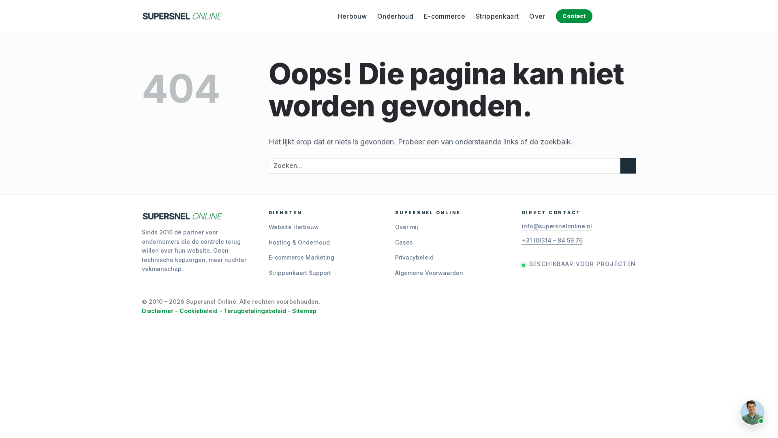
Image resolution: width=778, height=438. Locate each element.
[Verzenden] (628, 166)
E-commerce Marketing (301, 257)
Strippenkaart (497, 16)
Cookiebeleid (199, 310)
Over (537, 16)
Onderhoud (395, 16)
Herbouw (352, 16)
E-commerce (444, 16)
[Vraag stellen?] (752, 412)
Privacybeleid (414, 257)
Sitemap (304, 310)
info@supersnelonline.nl (557, 226)
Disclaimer (157, 310)
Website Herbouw (294, 226)
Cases (404, 242)
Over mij (406, 226)
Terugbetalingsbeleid (255, 310)
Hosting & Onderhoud (299, 242)
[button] (613, 16)
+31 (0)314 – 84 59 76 (552, 240)
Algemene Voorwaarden (429, 272)
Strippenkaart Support (300, 272)
